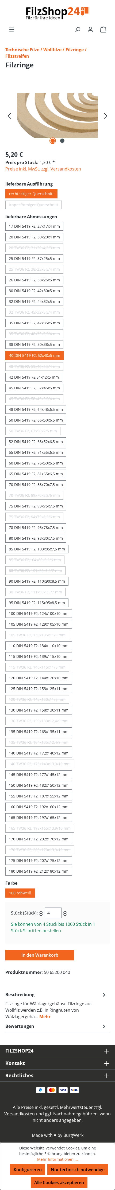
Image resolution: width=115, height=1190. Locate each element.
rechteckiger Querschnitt (31, 193)
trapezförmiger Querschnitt (35, 205)
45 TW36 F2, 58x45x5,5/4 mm (36, 399)
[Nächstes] (106, 115)
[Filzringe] (57, 115)
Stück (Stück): (24, 913)
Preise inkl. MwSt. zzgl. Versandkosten (43, 169)
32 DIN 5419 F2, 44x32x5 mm (34, 301)
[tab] (56, 1005)
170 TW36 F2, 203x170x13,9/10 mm (41, 850)
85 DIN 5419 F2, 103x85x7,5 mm (37, 549)
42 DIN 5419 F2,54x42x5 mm (34, 377)
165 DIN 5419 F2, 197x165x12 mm (38, 817)
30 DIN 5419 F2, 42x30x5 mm (34, 290)
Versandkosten (19, 1114)
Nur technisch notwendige (78, 1170)
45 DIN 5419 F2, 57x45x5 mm (34, 387)
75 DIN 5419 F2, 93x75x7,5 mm (36, 506)
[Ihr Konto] (90, 29)
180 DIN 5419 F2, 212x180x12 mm (38, 871)
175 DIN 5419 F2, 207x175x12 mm (38, 860)
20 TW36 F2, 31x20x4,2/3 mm (36, 248)
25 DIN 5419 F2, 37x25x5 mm (34, 258)
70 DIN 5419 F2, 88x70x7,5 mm (36, 484)
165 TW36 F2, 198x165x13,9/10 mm (41, 829)
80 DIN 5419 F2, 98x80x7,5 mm (36, 538)
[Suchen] (77, 29)
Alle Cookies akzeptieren (59, 1182)
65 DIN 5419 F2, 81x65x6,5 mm (36, 473)
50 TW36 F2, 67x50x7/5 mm (34, 431)
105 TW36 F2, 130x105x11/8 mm (39, 635)
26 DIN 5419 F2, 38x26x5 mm (34, 279)
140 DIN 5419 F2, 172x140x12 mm (38, 753)
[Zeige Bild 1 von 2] (53, 141)
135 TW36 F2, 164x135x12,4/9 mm (40, 743)
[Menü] (11, 29)
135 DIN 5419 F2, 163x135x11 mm (38, 731)
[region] (57, 115)
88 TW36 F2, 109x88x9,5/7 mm (37, 571)
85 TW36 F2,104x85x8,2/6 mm (36, 560)
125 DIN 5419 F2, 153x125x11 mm (38, 688)
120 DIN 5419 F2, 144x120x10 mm (38, 677)
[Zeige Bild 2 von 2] (62, 141)
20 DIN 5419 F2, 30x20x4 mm (34, 237)
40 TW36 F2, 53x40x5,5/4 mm (36, 367)
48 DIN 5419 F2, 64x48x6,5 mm (36, 409)
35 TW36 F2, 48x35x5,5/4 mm (36, 334)
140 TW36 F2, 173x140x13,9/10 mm (41, 764)
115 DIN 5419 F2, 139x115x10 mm (38, 656)
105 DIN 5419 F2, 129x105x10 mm (38, 624)
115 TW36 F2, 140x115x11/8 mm (39, 668)
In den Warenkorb (39, 955)
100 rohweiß (20, 892)
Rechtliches (19, 1075)
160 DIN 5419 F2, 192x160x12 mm (38, 806)
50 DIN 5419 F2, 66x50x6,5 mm (36, 420)
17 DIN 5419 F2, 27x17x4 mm (34, 226)
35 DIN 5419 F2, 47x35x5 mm (34, 322)
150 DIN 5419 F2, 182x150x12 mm (38, 785)
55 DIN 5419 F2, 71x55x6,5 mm (36, 452)
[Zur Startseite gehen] (57, 13)
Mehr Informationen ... (57, 1159)
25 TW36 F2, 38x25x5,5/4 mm (36, 270)
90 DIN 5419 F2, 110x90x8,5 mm (37, 581)
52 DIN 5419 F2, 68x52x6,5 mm (36, 441)
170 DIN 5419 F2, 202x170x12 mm (38, 838)
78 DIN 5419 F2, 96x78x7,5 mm (36, 527)
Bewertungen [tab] (19, 1026)
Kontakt (15, 1063)
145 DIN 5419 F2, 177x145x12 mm (38, 774)
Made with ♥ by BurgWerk (57, 1135)
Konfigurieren (28, 1170)
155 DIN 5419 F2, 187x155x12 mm (38, 796)
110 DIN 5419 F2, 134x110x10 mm (38, 645)
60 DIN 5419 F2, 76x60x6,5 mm (36, 463)
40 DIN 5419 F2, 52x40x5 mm (34, 355)
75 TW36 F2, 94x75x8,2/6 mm (36, 517)
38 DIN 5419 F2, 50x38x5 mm (34, 344)
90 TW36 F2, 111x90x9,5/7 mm (37, 592)
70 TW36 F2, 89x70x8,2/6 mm (36, 496)
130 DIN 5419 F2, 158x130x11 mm (38, 710)
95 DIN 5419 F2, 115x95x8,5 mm (37, 602)
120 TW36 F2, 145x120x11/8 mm (39, 700)
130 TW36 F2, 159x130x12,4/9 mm (40, 721)
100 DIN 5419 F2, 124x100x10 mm (38, 613)
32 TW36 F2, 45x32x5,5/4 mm (36, 313)
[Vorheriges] (9, 115)
